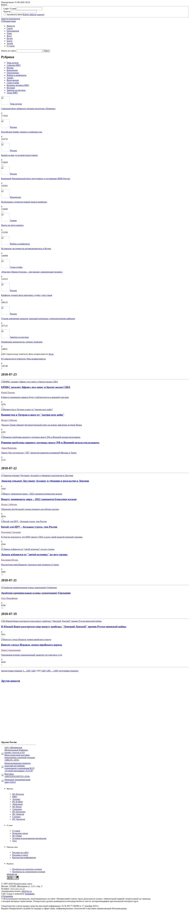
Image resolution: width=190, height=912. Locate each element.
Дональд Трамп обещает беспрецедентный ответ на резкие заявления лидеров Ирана (41, 425)
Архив (10, 43)
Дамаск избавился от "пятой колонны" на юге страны (34, 554)
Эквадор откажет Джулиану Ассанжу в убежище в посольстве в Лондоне (45, 480)
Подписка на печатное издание (27, 869)
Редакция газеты (20, 833)
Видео (10, 38)
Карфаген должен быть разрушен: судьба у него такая (26, 295)
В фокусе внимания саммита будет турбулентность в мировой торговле (35, 397)
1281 (28, 671)
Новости (11, 26)
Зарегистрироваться (10, 18)
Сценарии (17, 809)
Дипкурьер (17, 804)
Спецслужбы (13, 83)
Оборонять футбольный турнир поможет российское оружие (30, 509)
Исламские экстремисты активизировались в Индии (26, 248)
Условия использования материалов (29, 838)
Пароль (6, 11)
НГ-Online (17, 836)
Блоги (9, 41)
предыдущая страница (11, 671)
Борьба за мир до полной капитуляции (19, 155)
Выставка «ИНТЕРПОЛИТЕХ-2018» (17, 775)
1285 (48, 671)
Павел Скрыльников (11, 650)
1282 (33, 671)
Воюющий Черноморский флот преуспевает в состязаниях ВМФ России (35, 178)
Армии (10, 78)
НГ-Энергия (18, 814)
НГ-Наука (17, 806)
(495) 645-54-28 (17, 889)
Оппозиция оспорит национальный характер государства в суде (31, 655)
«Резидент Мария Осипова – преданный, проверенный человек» (32, 272)
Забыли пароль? (37, 14)
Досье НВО (12, 93)
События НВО (14, 65)
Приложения (13, 31)
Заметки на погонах (16, 90)
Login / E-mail (9, 8)
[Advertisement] (17, 712)
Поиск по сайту (8, 51)
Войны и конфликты (16, 75)
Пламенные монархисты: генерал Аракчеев (21, 342)
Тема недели (12, 63)
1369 (55, 671)
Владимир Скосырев (11, 532)
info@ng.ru (27, 891)
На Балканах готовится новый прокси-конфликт (24, 202)
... (25, 671)
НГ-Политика (18, 811)
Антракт (16, 799)
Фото (9, 36)
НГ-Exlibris (17, 801)
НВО (14, 796)
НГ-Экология (18, 819)
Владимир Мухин (9, 560)
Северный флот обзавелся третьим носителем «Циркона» (28, 108)
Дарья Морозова (9, 448)
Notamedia (29, 894)
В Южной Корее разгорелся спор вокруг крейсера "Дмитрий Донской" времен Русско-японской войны (63, 626)
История (11, 88)
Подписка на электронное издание (28, 871)
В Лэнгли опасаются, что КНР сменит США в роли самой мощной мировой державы (41, 537)
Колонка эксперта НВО (18, 85)
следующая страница (68, 671)
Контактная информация (24, 857)
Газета (10, 28)
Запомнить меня (14, 14)
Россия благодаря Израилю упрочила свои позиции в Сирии (30, 564)
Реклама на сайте (20, 852)
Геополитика (13, 73)
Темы (9, 33)
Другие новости (10, 680)
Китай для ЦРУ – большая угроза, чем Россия (29, 526)
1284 (43, 671)
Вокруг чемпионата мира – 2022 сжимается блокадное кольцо (39, 499)
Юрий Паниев (8, 392)
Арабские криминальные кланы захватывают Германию (36, 592)
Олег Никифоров (9, 598)
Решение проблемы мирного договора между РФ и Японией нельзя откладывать (50, 442)
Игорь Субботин (9, 420)
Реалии (10, 68)
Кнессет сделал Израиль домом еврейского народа (31, 644)
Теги (14, 841)
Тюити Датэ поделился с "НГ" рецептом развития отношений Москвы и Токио (39, 452)
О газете (11, 46)
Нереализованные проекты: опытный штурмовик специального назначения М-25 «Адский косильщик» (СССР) (19, 767)
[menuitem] (98, 26)
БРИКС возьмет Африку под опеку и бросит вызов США (35, 387)
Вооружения (13, 80)
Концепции (12, 70)
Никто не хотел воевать (12, 225)
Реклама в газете (20, 855)
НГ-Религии (18, 794)
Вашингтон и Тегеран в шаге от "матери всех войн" (32, 414)
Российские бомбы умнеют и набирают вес (21, 132)
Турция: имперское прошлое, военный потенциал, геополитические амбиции (38, 318)
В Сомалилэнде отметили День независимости (23, 359)
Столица (16, 816)
